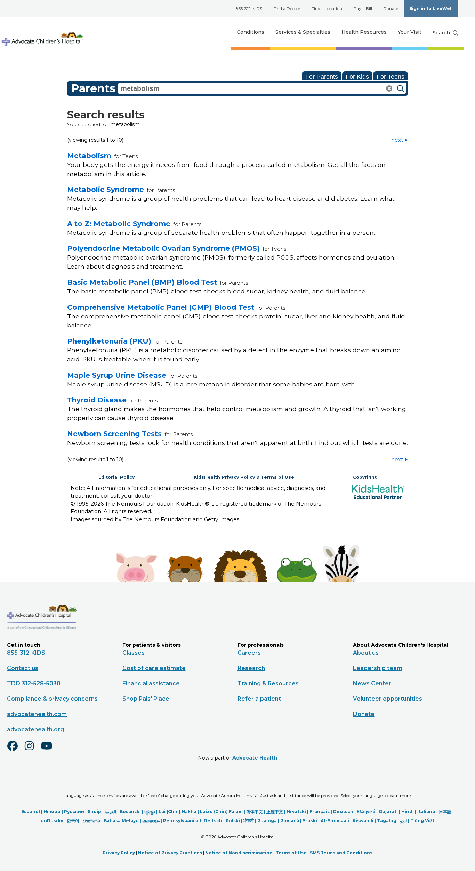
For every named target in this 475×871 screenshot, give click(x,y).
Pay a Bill (362, 8)
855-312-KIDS (249, 8)
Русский (74, 811)
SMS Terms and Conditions (341, 852)
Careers (249, 652)
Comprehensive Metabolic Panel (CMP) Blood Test (160, 307)
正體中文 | (276, 811)
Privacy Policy (119, 852)
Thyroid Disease (97, 400)
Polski (233, 820)
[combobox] (256, 88)
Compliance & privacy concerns (52, 698)
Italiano (426, 811)
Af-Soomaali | (337, 820)
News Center (372, 683)
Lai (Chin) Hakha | (179, 811)
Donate (390, 8)
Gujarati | (390, 811)
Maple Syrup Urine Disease (116, 375)
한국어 (73, 820)
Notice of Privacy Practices (170, 852)
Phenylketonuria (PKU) (109, 341)
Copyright (365, 477)
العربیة (110, 811)
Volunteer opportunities (387, 698)
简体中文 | (256, 811)
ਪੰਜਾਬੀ (248, 820)
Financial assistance (151, 683)
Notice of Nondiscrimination (239, 852)
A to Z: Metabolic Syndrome (118, 223)
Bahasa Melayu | (123, 820)
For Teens (390, 76)
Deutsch (343, 811)
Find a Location (327, 8)
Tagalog (386, 820)
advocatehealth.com (37, 714)
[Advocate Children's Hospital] (42, 639)
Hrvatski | (298, 811)
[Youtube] (49, 750)
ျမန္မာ (149, 811)
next (397, 140)
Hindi (407, 811)
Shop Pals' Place (145, 698)
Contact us (22, 668)
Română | (291, 820)
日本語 (445, 811)
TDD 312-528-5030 (34, 683)
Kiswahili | (365, 820)
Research (251, 668)
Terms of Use (291, 852)
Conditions (250, 32)
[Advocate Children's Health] (41, 32)
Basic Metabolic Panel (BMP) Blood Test (142, 282)
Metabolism (89, 156)
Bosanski (130, 811)
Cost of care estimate (154, 668)
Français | (321, 811)
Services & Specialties (302, 32)
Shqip (94, 811)
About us (366, 652)
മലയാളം (151, 820)
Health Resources (364, 32)
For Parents (321, 76)
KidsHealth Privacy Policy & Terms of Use (244, 477)
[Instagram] (32, 750)
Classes (133, 652)
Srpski (310, 820)
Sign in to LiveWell (431, 8)
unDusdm (52, 820)
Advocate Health (254, 758)
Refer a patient (259, 698)
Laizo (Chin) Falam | (223, 811)
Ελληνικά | (368, 811)
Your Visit (409, 32)
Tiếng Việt (422, 820)
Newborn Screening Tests (114, 434)
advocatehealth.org (35, 729)
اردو (403, 820)
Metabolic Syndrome (105, 189)
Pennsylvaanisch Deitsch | (194, 820)
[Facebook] (15, 750)
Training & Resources (268, 683)
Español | (32, 811)
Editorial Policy (116, 477)
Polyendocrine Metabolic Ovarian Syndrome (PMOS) (163, 248)
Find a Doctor (286, 8)
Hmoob (52, 811)
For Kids (357, 76)
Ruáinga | (268, 820)
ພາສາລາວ (91, 820)
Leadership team (377, 668)
